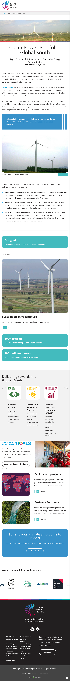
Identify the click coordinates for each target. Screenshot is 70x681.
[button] (66, 678)
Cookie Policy (33, 673)
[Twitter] (38, 629)
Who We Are (10, 637)
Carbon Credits (10, 660)
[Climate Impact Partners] (9, 5)
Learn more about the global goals (16, 464)
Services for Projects (12, 639)
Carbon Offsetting (25, 644)
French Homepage (11, 646)
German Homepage (25, 646)
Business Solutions (25, 637)
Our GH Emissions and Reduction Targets (25, 656)
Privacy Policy (25, 673)
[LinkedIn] (32, 629)
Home (3, 13)
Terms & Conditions (43, 673)
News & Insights (11, 644)
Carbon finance (7, 87)
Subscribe (47, 652)
